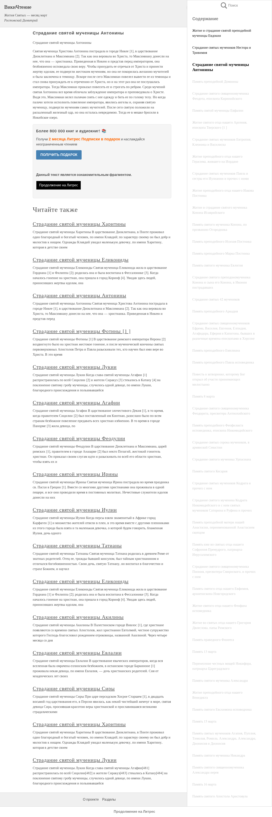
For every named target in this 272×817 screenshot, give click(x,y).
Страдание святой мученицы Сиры (74, 688)
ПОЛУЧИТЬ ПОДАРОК (58, 155)
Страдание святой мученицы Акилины (78, 616)
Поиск (229, 5)
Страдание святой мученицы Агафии (76, 402)
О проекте (91, 799)
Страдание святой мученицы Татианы (77, 545)
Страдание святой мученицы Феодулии (79, 438)
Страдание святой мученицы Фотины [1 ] (82, 331)
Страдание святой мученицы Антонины (79, 295)
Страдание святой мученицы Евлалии (77, 652)
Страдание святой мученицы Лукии (75, 366)
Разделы (109, 799)
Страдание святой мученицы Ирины (75, 474)
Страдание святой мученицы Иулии (75, 509)
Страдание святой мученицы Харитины (79, 223)
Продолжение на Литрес (58, 185)
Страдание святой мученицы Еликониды (81, 259)
